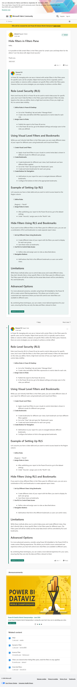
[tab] (38, 624)
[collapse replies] (7, 328)
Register (62, 16)
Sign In (68, 16)
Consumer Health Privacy (26, 683)
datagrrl (24, 662)
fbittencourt (25, 655)
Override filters (17, 667)
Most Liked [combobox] (67, 322)
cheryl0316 (23, 669)
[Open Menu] (69, 21)
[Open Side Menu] (7, 16)
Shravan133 (19, 72)
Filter (13, 638)
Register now (6, 10)
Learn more (56, 26)
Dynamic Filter (17, 645)
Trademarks (72, 679)
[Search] (57, 16)
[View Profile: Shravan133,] (13, 73)
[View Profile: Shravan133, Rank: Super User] (12, 329)
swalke (21, 640)
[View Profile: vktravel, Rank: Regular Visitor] (11, 35)
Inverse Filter (16, 652)
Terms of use (63, 679)
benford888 (23, 647)
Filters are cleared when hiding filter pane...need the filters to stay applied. (36, 660)
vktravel (16, 34)
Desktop (10, 21)
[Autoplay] (35, 624)
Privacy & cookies (53, 679)
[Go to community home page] (21, 16)
